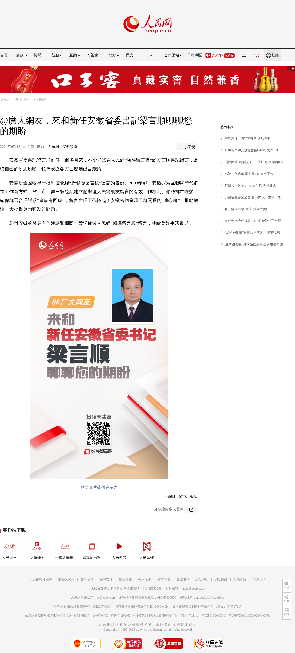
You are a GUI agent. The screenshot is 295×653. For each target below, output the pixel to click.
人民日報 (9, 557)
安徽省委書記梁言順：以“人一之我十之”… (255, 197)
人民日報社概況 (41, 579)
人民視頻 (119, 557)
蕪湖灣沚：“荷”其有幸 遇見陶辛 (247, 138)
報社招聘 (87, 579)
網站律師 (221, 579)
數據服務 (182, 579)
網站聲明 (201, 579)
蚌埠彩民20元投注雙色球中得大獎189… (253, 150)
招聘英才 (106, 579)
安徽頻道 (21, 99)
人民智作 (146, 557)
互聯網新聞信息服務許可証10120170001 (82, 606)
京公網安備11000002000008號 (249, 615)
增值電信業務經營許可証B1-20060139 (141, 606)
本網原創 (39, 99)
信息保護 (240, 579)
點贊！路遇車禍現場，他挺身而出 (249, 174)
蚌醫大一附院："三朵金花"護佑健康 (250, 185)
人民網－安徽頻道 (62, 147)
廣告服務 (125, 579)
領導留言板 (92, 557)
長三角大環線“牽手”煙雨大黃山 (247, 209)
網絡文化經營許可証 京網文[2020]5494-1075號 (113, 615)
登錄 (275, 55)
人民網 (5, 99)
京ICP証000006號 (213, 615)
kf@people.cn (106, 597)
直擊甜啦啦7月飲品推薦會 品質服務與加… (255, 244)
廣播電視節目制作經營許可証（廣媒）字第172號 (207, 606)
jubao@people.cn (192, 588)
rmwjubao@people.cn (210, 597)
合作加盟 (144, 579)
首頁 (4, 55)
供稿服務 (163, 579)
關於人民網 (66, 579)
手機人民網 (64, 557)
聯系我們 (259, 579)
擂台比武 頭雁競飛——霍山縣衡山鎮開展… (256, 162)
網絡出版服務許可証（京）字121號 (174, 615)
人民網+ (37, 557)
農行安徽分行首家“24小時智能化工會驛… (254, 221)
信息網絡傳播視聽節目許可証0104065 (51, 615)
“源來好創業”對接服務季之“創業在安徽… (254, 232)
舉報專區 (194, 55)
